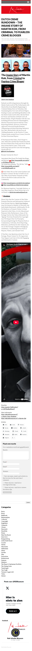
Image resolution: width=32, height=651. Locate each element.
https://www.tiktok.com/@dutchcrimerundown (15, 185)
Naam (4, 462)
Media (8, 40)
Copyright (4, 521)
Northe (3, 553)
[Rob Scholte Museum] (16, 10)
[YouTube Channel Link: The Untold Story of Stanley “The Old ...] (29, 164)
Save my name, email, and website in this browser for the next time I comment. (15, 478)
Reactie (5, 450)
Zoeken (28, 502)
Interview (4, 537)
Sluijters (4, 562)
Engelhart (4, 523)
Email (5, 467)
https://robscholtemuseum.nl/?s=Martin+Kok (13, 419)
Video (26, 40)
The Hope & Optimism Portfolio (11, 564)
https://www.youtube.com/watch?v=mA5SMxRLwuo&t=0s (10, 167)
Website (5, 471)
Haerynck (4, 529)
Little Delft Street (6, 541)
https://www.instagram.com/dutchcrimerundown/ (16, 183)
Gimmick (4, 525)
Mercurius (4, 547)
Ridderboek (21, 40)
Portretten (13, 40)
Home (25, 38)
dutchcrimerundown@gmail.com (18, 192)
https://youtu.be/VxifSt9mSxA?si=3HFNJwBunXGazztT (9, 408)
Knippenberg (5, 539)
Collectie (4, 519)
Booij (3, 514)
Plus (2, 555)
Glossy (3, 527)
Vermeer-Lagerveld (7, 572)
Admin (12, 38)
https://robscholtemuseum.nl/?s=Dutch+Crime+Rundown (9, 416)
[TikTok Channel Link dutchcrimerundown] (2, 185)
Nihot (3, 551)
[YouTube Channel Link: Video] (10, 160)
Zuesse (3, 576)
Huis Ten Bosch (6, 535)
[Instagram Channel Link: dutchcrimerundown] (2, 183)
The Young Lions (6, 566)
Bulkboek (4, 516)
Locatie (4, 40)
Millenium (4, 549)
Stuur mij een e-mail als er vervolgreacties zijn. (12, 484)
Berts (3, 512)
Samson (3, 560)
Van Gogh (4, 570)
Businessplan (20, 38)
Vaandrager (5, 568)
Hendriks (4, 531)
